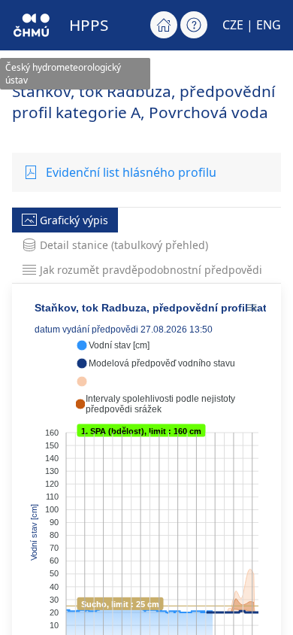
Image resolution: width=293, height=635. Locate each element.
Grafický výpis (74, 220)
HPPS (88, 24)
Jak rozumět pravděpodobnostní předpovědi (151, 270)
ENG (268, 25)
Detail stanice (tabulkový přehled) (124, 245)
